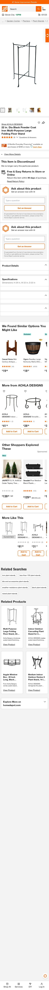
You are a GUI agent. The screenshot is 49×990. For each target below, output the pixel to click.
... (3, 21)
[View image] (2, 110)
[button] (24, 265)
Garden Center (13, 21)
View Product (9, 644)
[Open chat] (47, 35)
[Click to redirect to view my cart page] (43, 8)
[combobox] (22, 9)
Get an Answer (24, 208)
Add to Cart (11, 431)
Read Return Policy (15, 181)
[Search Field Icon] (38, 9)
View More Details (12, 154)
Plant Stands (38, 21)
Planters (26, 21)
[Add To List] (39, 123)
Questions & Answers (28, 137)
